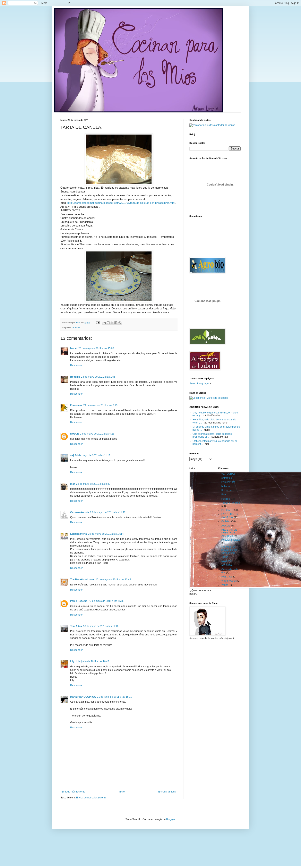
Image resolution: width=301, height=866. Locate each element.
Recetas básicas (230, 539)
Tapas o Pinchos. (230, 502)
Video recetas (229, 580)
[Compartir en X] (112, 323)
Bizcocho (226, 490)
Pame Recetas (78, 601)
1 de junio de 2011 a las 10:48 (92, 661)
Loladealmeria (78, 533)
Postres (76, 327)
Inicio (122, 791)
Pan (223, 494)
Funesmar (76, 405)
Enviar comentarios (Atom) (91, 797)
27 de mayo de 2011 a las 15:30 (106, 601)
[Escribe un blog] (108, 323)
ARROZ (225, 525)
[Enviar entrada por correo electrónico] (97, 322)
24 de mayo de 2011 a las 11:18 (92, 455)
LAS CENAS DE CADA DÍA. (230, 515)
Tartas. (225, 557)
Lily (72, 661)
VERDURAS (228, 473)
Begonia (75, 376)
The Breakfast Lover (82, 579)
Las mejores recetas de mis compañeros (229, 550)
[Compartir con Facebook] (116, 323)
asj (72, 455)
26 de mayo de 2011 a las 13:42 (113, 579)
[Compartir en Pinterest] (120, 323)
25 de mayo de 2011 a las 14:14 (106, 533)
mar (72, 483)
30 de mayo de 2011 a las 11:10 (101, 626)
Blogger (170, 819)
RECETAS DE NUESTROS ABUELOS (229, 532)
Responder (76, 365)
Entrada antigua (167, 791)
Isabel (73, 348)
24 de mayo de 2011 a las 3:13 (100, 405)
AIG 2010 (226, 565)
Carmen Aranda (79, 512)
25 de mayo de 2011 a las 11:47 (108, 512)
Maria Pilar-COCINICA (83, 696)
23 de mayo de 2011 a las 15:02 (96, 348)
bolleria (225, 486)
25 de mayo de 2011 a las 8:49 (93, 483)
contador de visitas (224, 125)
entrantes (226, 478)
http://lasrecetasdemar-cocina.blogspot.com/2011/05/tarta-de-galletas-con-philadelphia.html (121, 202)
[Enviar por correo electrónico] (104, 323)
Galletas (226, 521)
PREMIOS (227, 576)
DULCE (74, 433)
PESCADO (227, 510)
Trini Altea (76, 626)
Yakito (224, 585)
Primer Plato (228, 482)
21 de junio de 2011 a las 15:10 (114, 696)
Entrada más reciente (73, 791)
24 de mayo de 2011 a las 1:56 (98, 376)
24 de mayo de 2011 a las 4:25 (97, 433)
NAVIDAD (226, 561)
